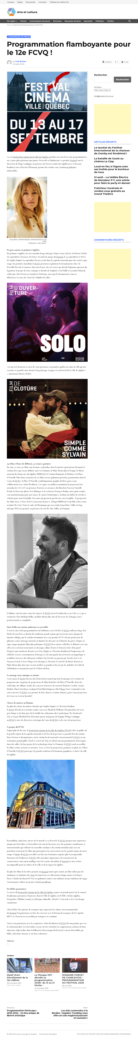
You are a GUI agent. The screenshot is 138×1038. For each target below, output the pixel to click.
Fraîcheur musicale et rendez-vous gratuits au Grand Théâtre (109, 191)
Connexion (43, 2)
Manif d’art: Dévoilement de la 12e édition (17, 977)
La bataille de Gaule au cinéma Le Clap (109, 160)
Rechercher (100, 75)
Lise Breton (20, 61)
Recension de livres (73, 21)
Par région (11, 21)
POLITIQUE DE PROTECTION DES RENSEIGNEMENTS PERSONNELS (104, 1034)
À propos (10, 2)
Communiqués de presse (39, 21)
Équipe (20, 2)
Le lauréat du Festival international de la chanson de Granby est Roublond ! (112, 150)
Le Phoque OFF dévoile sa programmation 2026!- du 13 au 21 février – (44, 980)
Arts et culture (27, 12)
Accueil (9, 25)
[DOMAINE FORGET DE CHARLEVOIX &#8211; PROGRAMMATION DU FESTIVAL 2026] (75, 965)
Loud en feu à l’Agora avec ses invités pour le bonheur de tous (111, 169)
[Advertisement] (112, 119)
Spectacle (88, 21)
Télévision (99, 21)
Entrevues (57, 21)
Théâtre (110, 21)
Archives (97, 87)
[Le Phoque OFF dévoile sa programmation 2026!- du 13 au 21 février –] (47, 965)
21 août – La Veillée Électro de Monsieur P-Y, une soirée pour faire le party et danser (112, 180)
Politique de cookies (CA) (59, 2)
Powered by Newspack (48, 1034)
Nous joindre (30, 2)
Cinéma (23, 21)
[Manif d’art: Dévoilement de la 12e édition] (19, 965)
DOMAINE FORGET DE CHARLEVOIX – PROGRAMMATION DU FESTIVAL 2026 (73, 979)
